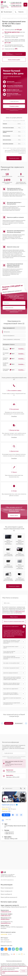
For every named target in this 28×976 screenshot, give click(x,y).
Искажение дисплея (5, 358)
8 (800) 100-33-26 (5, 915)
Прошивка (5, 123)
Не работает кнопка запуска (5, 364)
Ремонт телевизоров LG (7, 888)
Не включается (5, 348)
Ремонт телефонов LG (6, 891)
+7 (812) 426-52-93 (16, 2)
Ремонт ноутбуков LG (6, 894)
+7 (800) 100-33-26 (16, 5)
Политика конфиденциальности (14, 961)
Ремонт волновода (6, 135)
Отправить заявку (14, 106)
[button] (2, 723)
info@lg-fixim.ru (5, 919)
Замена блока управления (8, 143)
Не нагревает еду (6, 353)
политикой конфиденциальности (16, 311)
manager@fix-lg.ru (6, 923)
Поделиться (2, 949)
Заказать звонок (14, 515)
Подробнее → (21, 348)
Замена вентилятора (7, 139)
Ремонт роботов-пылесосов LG (9, 897)
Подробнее (14, 416)
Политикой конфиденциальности (14, 757)
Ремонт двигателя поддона (8, 127)
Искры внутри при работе (6, 370)
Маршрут (7, 814)
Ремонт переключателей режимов (8, 132)
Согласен (23, 970)
